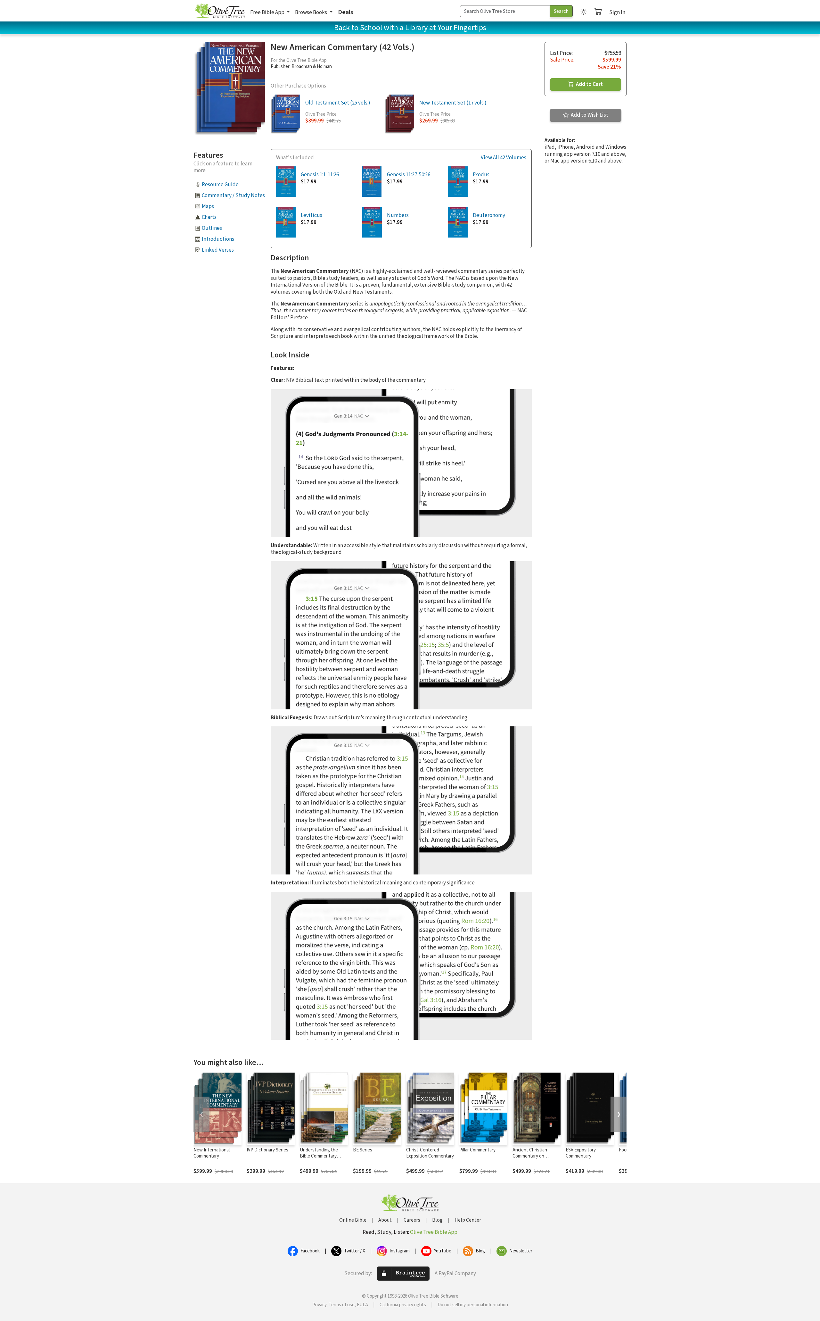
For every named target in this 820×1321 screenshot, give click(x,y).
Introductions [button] (218, 239)
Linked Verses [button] (218, 250)
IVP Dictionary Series (267, 1150)
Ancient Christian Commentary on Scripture (529, 1156)
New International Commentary (211, 1153)
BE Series (362, 1150)
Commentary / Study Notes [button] (233, 195)
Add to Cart (589, 84)
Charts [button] (209, 217)
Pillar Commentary (477, 1150)
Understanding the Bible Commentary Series (319, 1156)
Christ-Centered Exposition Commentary (430, 1153)
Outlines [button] (212, 228)
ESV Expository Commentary (581, 1153)
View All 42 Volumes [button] (503, 158)
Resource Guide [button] (220, 184)
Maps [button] (208, 206)
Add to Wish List (589, 115)
